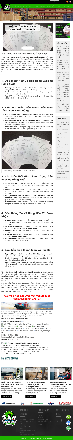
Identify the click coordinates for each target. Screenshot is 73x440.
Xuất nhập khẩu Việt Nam (53, 6)
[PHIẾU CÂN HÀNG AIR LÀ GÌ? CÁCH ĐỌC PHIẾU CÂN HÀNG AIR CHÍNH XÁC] (12, 373)
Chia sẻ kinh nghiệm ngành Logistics (63, 166)
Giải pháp (31, 6)
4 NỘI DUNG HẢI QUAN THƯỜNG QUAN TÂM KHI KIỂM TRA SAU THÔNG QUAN (63, 76)
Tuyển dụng (61, 137)
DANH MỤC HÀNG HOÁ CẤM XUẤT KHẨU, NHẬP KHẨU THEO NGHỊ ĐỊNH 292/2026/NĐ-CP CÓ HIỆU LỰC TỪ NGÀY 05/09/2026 (63, 92)
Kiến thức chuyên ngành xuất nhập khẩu (63, 152)
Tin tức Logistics (62, 177)
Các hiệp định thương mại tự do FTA (63, 124)
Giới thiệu (19, 6)
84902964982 (13, 335)
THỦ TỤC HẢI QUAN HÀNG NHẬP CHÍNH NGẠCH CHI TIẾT (63, 107)
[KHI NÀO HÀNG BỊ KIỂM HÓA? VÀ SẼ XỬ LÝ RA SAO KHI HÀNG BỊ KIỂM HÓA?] (36, 373)
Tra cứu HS (63, 6)
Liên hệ (69, 6)
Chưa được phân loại (63, 146)
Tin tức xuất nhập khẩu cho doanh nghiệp (63, 132)
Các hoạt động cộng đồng (63, 172)
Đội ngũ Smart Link (40, 6)
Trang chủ (13, 6)
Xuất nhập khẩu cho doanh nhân (63, 159)
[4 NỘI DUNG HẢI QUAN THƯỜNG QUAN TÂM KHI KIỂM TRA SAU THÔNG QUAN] (61, 373)
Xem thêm (6, 396)
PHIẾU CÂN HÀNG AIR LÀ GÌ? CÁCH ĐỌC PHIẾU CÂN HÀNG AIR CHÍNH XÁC (63, 52)
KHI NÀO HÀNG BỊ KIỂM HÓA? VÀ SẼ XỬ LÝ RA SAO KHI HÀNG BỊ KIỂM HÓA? (63, 65)
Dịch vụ (25, 6)
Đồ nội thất (61, 141)
